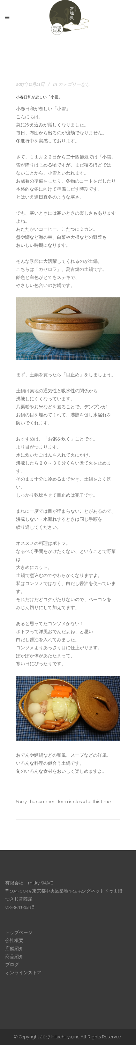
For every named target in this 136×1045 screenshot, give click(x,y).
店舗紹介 (14, 948)
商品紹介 (14, 956)
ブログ (12, 964)
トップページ (18, 932)
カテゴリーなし (74, 84)
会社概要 (14, 940)
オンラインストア (23, 972)
